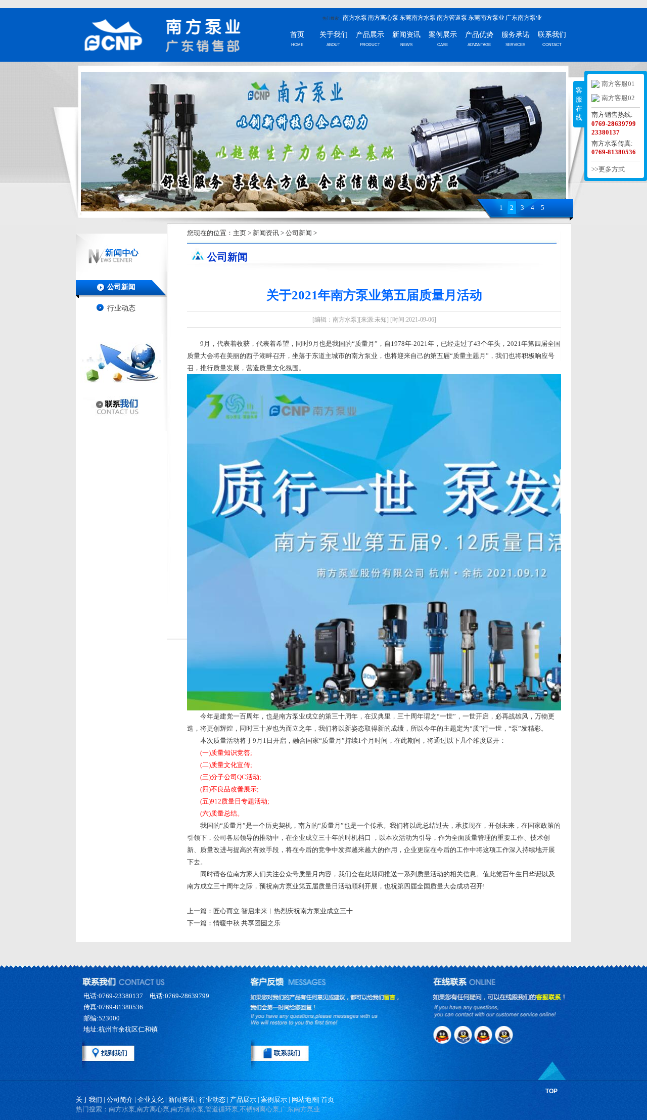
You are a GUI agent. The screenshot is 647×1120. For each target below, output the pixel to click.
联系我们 (552, 34)
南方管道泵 (452, 17)
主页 (239, 233)
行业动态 (121, 308)
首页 (297, 34)
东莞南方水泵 (417, 17)
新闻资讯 (406, 34)
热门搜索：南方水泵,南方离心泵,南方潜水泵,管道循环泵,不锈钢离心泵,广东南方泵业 (198, 1109)
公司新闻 (121, 287)
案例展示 (443, 34)
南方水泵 (355, 17)
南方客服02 (618, 98)
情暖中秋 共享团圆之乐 (247, 923)
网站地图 (305, 1099)
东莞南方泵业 (486, 17)
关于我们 (333, 34)
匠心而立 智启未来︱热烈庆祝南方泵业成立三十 (283, 911)
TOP (551, 1091)
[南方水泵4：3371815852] (506, 1034)
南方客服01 (618, 83)
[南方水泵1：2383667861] (442, 1034)
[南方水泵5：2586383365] (442, 1053)
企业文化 (150, 1099)
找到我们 (114, 1053)
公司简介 (120, 1099)
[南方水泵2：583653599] (464, 1034)
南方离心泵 (383, 17)
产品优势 (479, 34)
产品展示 (370, 34)
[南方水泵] (146, 36)
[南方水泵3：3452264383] (485, 1034)
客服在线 (579, 103)
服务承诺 (515, 34)
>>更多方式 (608, 169)
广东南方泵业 (523, 17)
